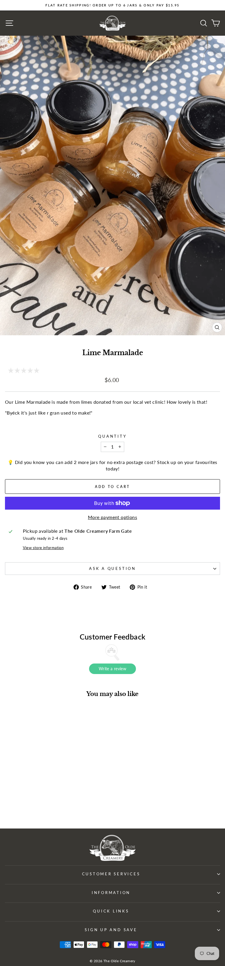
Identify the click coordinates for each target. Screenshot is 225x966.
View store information (43, 548)
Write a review (112, 668)
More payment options (112, 517)
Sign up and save (111, 930)
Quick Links (111, 911)
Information (111, 893)
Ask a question (112, 568)
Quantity (112, 436)
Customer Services (111, 874)
